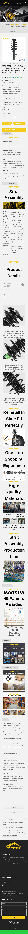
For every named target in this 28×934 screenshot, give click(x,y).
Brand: (3, 112)
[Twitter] (17, 922)
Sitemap (11, 928)
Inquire (8, 123)
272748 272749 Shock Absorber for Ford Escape (13, 823)
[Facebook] (10, 922)
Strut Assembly (6, 830)
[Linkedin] (14, 922)
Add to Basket (19, 123)
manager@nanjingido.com (9, 891)
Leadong (21, 928)
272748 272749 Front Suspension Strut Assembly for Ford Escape (12, 818)
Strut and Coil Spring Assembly (10, 835)
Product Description (9, 130)
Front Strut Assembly (8, 827)
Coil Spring (15, 830)
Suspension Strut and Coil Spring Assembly (13, 832)
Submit (13, 917)
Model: (3, 107)
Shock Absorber (19, 827)
